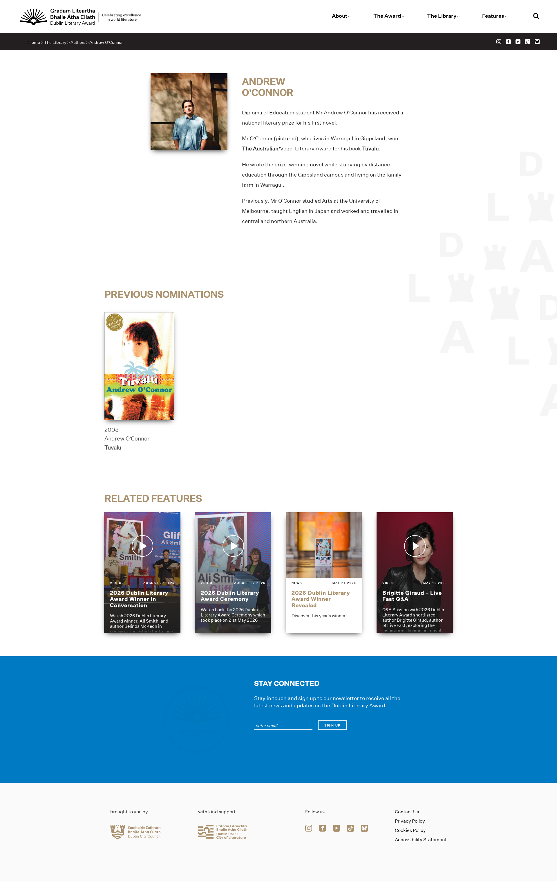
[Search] (536, 17)
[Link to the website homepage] (80, 17)
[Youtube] (518, 41)
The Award (387, 16)
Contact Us (407, 812)
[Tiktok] (527, 41)
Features (493, 16)
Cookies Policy (410, 830)
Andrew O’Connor (126, 438)
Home (34, 42)
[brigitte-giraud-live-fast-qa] (415, 572)
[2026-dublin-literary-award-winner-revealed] (324, 572)
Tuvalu (112, 447)
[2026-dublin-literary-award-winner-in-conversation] (142, 572)
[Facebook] (508, 41)
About (339, 16)
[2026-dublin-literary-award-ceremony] (233, 572)
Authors (77, 42)
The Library (441, 16)
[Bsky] (537, 41)
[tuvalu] (139, 366)
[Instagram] (498, 41)
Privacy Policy (410, 821)
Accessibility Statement (421, 839)
